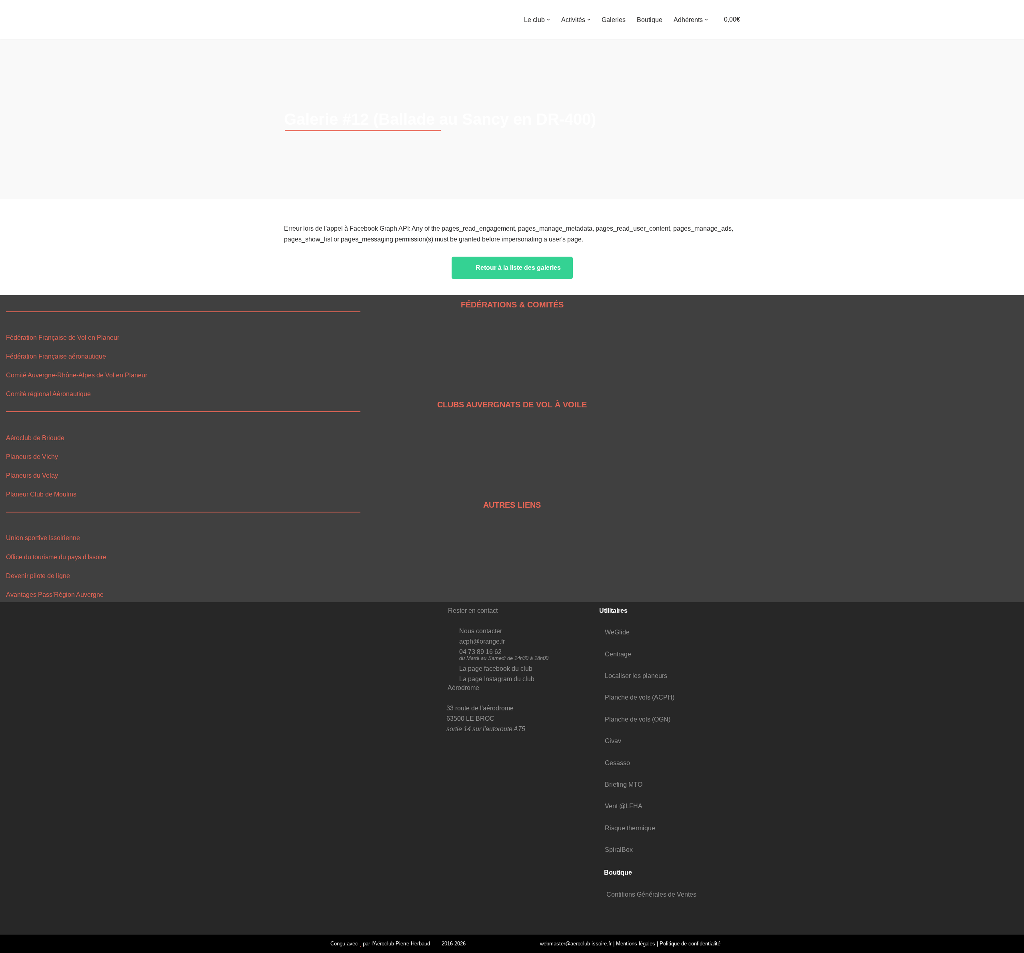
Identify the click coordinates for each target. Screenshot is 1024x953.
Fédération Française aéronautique (56, 356)
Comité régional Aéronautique (48, 394)
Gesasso (617, 763)
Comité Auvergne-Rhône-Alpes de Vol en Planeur (76, 375)
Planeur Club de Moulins (41, 494)
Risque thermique (630, 828)
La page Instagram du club (496, 679)
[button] (548, 19)
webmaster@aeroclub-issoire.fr (574, 944)
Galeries (614, 19)
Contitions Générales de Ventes (651, 894)
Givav (613, 741)
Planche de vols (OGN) (637, 719)
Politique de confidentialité (690, 944)
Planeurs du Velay (32, 475)
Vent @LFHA (623, 806)
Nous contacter (480, 631)
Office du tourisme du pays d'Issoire (56, 557)
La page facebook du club (495, 668)
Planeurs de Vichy (32, 456)
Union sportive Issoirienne (43, 537)
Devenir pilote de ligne (38, 575)
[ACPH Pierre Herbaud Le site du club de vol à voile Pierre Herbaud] (304, 19)
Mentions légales (635, 944)
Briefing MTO (623, 784)
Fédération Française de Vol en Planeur (62, 337)
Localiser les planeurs (636, 675)
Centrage (618, 654)
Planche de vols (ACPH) (639, 697)
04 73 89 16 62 (480, 651)
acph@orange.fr (482, 641)
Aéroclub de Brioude (35, 438)
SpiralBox (619, 849)
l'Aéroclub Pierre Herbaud (401, 944)
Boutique (649, 19)
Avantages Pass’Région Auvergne (55, 594)
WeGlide (617, 632)
